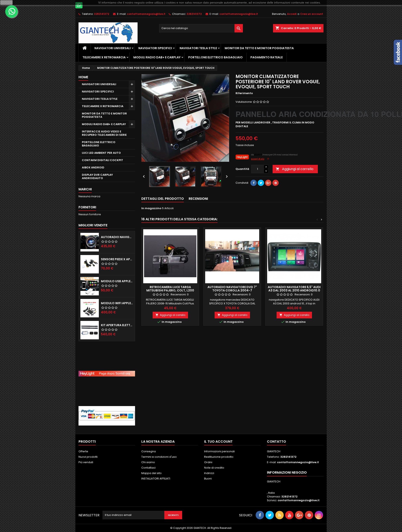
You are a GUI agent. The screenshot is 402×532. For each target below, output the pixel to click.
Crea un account (311, 14)
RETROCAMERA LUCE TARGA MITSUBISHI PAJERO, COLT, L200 (170, 288)
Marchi (85, 189)
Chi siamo (148, 462)
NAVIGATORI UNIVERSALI (112, 48)
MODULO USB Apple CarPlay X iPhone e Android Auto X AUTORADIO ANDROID (117, 281)
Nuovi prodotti (88, 457)
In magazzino (151, 208)
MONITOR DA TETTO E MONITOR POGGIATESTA (259, 48)
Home (83, 77)
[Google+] (268, 183)
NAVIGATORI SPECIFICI (155, 48)
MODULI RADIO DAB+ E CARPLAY (156, 57)
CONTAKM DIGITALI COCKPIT (102, 160)
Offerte (83, 451)
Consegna (148, 451)
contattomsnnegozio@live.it (146, 14)
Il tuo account (218, 441)
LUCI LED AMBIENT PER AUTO (101, 153)
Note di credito (214, 468)
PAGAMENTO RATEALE (266, 57)
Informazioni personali (219, 451)
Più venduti (86, 462)
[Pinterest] (275, 183)
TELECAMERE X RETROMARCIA (104, 57)
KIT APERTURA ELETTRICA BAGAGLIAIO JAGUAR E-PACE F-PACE (117, 325)
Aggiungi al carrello (294, 169)
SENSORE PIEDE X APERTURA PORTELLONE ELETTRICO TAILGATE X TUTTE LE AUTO (117, 259)
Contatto (276, 441)
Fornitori (87, 207)
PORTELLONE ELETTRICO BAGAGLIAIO (215, 57)
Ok (6, 2)
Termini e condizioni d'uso (159, 457)
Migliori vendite (93, 225)
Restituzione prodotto (218, 457)
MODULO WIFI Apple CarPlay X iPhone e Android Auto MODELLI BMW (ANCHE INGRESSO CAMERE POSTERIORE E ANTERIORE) (117, 303)
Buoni (208, 479)
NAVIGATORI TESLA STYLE (198, 48)
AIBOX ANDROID (93, 167)
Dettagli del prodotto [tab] (162, 198)
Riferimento (244, 93)
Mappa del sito (151, 473)
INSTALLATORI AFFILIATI (155, 479)
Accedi (291, 14)
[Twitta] (261, 183)
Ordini (208, 462)
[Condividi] (253, 183)
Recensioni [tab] (198, 198)
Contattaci (148, 468)
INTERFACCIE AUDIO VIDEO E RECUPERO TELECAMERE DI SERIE (104, 133)
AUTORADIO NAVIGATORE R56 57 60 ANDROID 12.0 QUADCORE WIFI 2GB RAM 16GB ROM (117, 237)
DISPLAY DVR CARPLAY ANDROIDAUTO (97, 176)
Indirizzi (209, 473)
